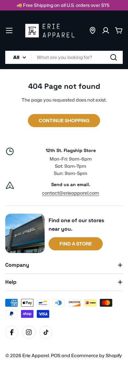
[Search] (113, 57)
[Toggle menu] (9, 30)
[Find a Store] (92, 30)
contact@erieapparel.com (70, 193)
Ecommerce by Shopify (96, 355)
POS (55, 355)
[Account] (106, 30)
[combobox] (64, 57)
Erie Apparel (35, 355)
